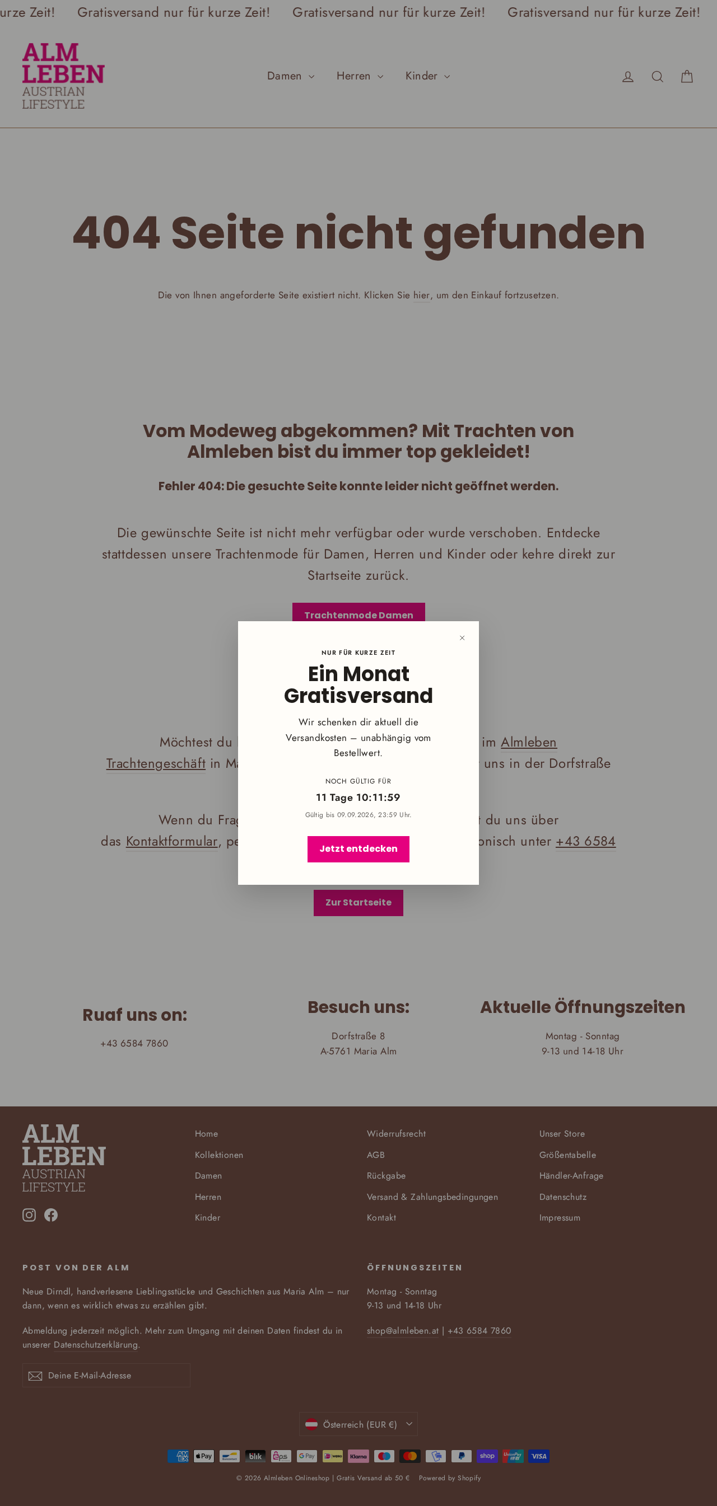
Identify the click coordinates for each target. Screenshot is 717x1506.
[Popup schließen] (462, 638)
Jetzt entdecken (358, 848)
